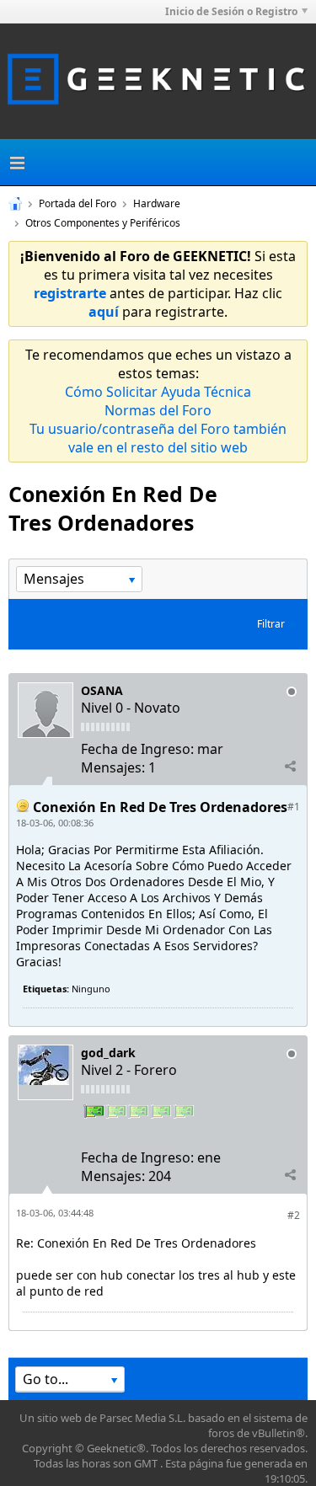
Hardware (156, 203)
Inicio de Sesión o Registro (231, 11)
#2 (293, 1215)
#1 (293, 806)
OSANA (102, 690)
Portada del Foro (77, 203)
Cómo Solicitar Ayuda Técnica (158, 391)
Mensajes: (113, 767)
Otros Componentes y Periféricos (102, 223)
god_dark (108, 1053)
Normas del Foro (158, 410)
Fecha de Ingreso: (137, 749)
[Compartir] (290, 766)
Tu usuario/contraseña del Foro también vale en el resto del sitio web (158, 438)
